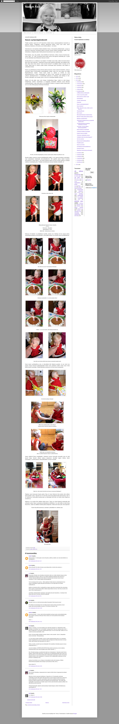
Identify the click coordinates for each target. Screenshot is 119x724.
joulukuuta (79, 81)
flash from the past (78, 178)
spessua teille (80, 204)
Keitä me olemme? (39, 32)
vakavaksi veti (77, 211)
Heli (30, 625)
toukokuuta (79, 154)
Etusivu (47, 702)
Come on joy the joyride (82, 94)
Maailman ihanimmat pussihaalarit (84, 150)
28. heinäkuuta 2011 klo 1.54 (35, 569)
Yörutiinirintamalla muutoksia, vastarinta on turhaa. (83, 124)
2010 (77, 164)
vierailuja (76, 213)
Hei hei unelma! (80, 139)
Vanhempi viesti (65, 702)
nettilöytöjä (80, 195)
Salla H (30, 556)
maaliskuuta (80, 158)
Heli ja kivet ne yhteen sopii (83, 96)
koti (75, 186)
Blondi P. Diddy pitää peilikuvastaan (85, 116)
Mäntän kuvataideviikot (82, 118)
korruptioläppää (77, 185)
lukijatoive (81, 191)
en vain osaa (77, 176)
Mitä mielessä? (27, 32)
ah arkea (78, 171)
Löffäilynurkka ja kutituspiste (83, 92)
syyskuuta (79, 87)
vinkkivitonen (77, 214)
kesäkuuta (79, 152)
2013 (77, 76)
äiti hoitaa (76, 215)
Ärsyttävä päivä (80, 142)
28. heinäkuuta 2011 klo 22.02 (35, 666)
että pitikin (77, 177)
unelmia (78, 210)
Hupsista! (79, 102)
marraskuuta (80, 83)
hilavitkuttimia (77, 182)
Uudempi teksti (29, 702)
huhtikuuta (79, 156)
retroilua (81, 203)
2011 (77, 80)
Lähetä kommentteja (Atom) (34, 705)
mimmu (30, 612)
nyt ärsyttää (80, 196)
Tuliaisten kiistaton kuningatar (83, 131)
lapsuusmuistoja (78, 188)
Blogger (75, 713)
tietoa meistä (78, 207)
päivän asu (35, 549)
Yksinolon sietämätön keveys (83, 135)
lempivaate (80, 189)
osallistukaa (80, 198)
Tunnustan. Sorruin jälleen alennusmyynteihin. (83, 127)
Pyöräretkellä (80, 98)
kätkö (79, 186)
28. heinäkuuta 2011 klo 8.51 (35, 596)
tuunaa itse (80, 208)
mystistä (78, 192)
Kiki (30, 600)
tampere (79, 206)
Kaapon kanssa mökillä (82, 133)
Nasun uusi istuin (81, 144)
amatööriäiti (77, 174)
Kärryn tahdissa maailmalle (83, 129)
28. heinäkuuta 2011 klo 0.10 (35, 561)
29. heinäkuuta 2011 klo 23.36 (35, 697)
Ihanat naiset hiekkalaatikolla (83, 141)
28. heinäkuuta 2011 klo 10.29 (35, 608)
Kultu (30, 565)
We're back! (79, 113)
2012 (77, 78)
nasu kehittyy (78, 193)
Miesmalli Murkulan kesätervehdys (84, 114)
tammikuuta (79, 162)
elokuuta (79, 89)
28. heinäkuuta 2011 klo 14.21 (35, 621)
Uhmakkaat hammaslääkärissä (84, 146)
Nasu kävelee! (80, 106)
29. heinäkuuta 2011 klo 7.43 (35, 689)
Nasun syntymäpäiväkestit (82, 104)
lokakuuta (79, 85)
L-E (29, 573)
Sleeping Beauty (80, 111)
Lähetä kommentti (31, 699)
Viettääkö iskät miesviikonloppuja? (84, 137)
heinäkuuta (79, 91)
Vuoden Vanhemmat (81, 100)
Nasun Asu (32, 6)
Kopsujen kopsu (80, 148)
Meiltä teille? (49, 32)
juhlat (31, 549)
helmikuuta (79, 160)
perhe (79, 199)
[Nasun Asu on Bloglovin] (91, 188)
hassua (77, 180)
